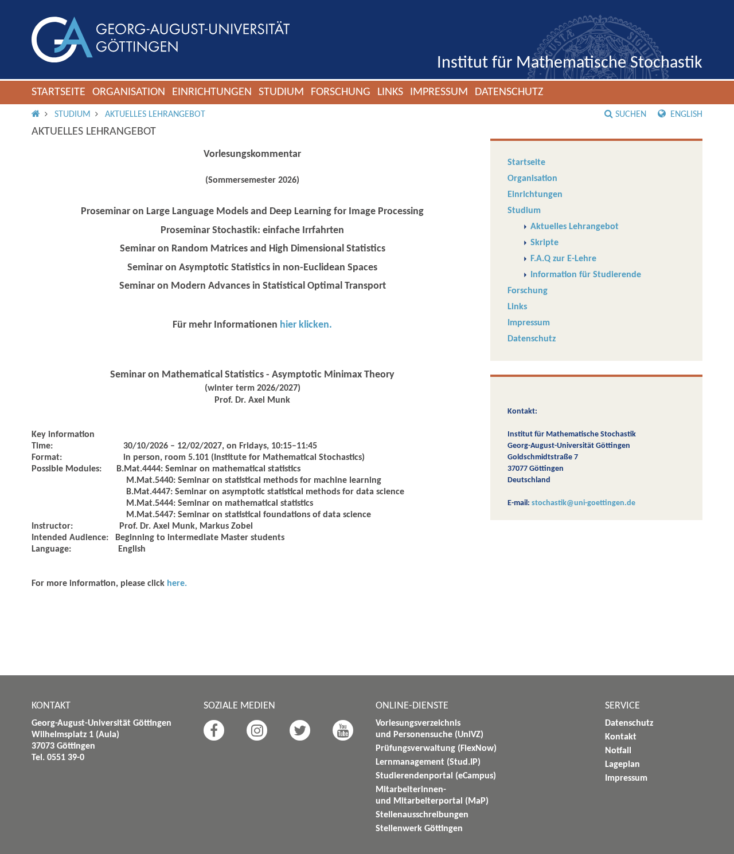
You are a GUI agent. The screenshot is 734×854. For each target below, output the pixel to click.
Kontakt (621, 737)
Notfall (618, 750)
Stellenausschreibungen (422, 815)
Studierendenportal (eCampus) (436, 776)
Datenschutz (509, 92)
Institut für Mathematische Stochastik (569, 63)
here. (177, 583)
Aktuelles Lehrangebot (155, 114)
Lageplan (622, 764)
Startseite (58, 92)
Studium (281, 92)
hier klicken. (306, 325)
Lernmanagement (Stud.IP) (428, 762)
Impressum (439, 92)
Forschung (340, 92)
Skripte (544, 242)
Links (390, 92)
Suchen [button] (630, 114)
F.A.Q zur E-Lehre (563, 258)
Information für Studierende (585, 275)
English (685, 114)
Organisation (128, 92)
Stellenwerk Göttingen (419, 828)
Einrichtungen (212, 92)
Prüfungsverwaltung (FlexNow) (436, 748)
